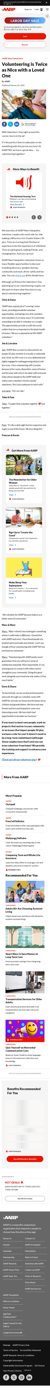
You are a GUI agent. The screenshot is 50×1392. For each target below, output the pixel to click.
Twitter (10, 124)
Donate (6, 1244)
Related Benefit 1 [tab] (7, 217)
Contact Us (30, 1238)
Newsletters (30, 1251)
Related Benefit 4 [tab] (15, 217)
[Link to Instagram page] (21, 1377)
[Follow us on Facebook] (6, 1377)
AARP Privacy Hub (21, 1345)
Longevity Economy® (12, 1332)
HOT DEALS (12, 1182)
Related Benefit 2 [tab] (9, 217)
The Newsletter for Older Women (23, 481)
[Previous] (33, 217)
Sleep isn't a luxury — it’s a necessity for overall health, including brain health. (23, 590)
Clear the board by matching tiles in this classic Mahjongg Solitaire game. (23, 844)
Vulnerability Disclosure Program (17, 1365)
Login (36, 9)
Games (8, 801)
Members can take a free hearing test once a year (23, 200)
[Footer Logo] (25, 1217)
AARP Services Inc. (33, 1288)
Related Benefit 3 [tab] (12, 217)
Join (25, 36)
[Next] (39, 217)
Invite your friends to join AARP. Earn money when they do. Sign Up (22, 3)
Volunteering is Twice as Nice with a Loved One (24, 69)
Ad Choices (40, 1365)
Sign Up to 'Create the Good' (21, 534)
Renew (25, 44)
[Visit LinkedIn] (29, 1377)
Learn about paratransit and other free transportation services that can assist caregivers (22, 1009)
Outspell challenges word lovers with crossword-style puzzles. (22, 810)
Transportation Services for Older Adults (24, 1001)
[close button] (47, 16)
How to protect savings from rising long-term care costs (23, 963)
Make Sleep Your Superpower (18, 584)
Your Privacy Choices (12, 1370)
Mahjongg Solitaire (16, 838)
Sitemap (6, 1345)
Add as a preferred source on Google (33, 124)
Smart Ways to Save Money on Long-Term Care (22, 955)
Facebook (4, 124)
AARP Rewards (10, 1263)
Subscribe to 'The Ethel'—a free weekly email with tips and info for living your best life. (22, 488)
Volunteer (7, 1251)
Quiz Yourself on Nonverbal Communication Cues (20, 1049)
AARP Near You (10, 1276)
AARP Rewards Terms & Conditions (18, 1355)
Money (9, 852)
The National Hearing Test (23, 196)
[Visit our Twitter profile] (14, 1377)
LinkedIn (16, 124)
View (11, 495)
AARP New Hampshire (12, 58)
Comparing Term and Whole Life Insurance (23, 857)
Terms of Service (10, 1350)
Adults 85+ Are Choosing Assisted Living (24, 910)
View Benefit (16, 204)
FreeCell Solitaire (15, 821)
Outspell (10, 804)
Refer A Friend (31, 1257)
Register (28, 9)
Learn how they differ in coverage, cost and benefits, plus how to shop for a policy (24, 864)
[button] (47, 9)
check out (20, 275)
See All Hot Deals (25, 1198)
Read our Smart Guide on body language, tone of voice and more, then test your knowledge (23, 1058)
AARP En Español (32, 1244)
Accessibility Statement (30, 1350)
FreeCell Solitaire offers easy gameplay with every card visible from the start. (25, 827)
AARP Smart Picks (11, 1270)
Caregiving (11, 905)
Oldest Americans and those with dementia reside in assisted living (24, 917)
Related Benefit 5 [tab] (17, 217)
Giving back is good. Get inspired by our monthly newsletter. (23, 539)
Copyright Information (13, 1360)
